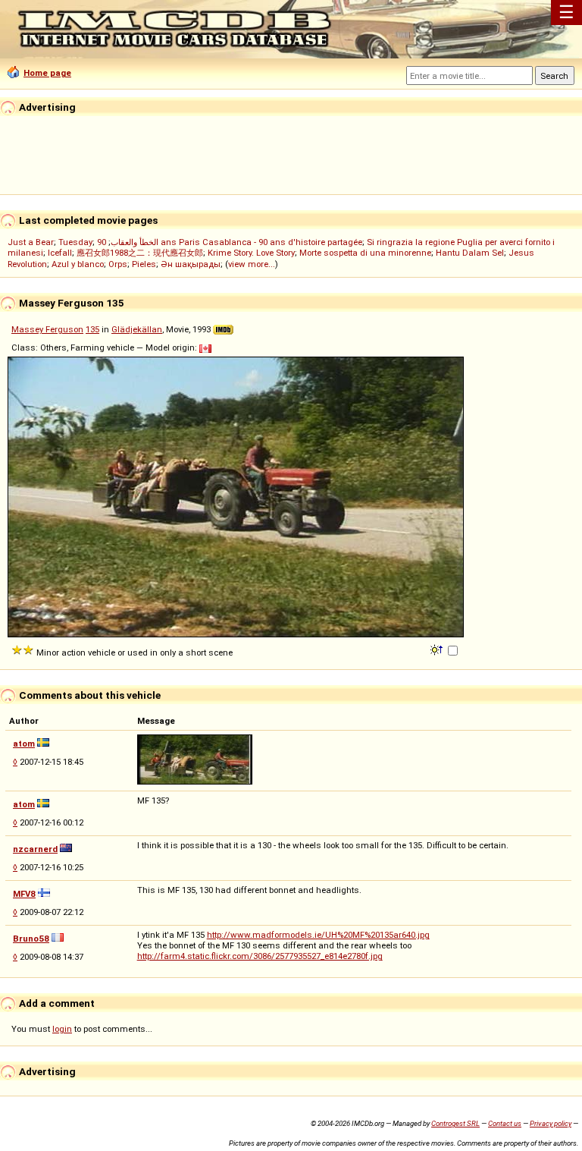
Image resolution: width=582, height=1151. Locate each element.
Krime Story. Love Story (251, 252)
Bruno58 (31, 938)
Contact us (504, 1123)
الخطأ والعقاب (134, 242)
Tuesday (75, 242)
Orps (117, 264)
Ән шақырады (191, 264)
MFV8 (24, 893)
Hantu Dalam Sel (470, 252)
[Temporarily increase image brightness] (437, 648)
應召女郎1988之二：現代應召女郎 (140, 252)
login (62, 1029)
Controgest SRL (455, 1123)
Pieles (144, 264)
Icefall (60, 252)
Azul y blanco (78, 264)
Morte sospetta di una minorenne (365, 252)
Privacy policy (550, 1123)
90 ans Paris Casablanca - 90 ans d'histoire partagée (229, 242)
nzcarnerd (35, 849)
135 (92, 329)
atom (24, 743)
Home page (47, 73)
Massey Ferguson (47, 329)
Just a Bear (31, 242)
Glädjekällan (136, 329)
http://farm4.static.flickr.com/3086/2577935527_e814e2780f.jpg (260, 956)
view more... (251, 264)
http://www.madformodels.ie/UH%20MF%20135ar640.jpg (318, 934)
